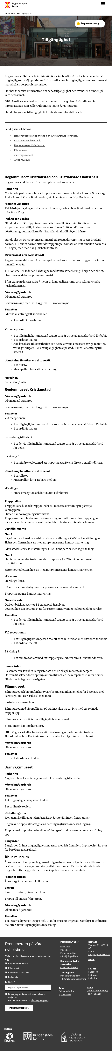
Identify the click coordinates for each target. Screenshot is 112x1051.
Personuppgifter (68, 953)
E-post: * (10, 981)
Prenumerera (19, 1008)
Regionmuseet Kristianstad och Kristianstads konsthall (46, 135)
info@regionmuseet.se (99, 954)
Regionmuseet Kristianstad (29, 145)
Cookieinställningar (69, 968)
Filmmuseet (21, 150)
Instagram (93, 975)
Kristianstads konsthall (27, 140)
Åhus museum (22, 159)
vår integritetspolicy (40, 1000)
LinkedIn (92, 978)
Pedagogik (13, 977)
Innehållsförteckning (70, 975)
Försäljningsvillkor (69, 956)
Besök (91, 959)
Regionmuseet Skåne (18, 963)
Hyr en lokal (65, 994)
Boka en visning (66, 991)
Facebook (93, 971)
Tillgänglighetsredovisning (73, 979)
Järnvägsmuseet (23, 155)
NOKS (90, 987)
